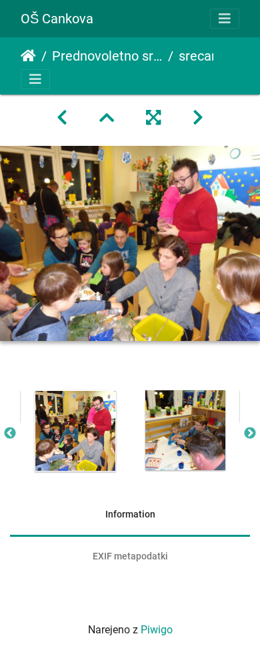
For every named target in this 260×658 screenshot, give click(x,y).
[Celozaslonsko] (153, 118)
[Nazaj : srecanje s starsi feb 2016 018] (62, 118)
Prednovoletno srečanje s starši (107, 56)
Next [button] (250, 433)
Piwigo (157, 629)
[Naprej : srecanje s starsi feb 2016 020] (198, 118)
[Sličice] (106, 118)
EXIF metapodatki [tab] (130, 556)
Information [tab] (130, 514)
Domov (28, 56)
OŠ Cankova (57, 19)
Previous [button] (10, 433)
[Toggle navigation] (224, 19)
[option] (75, 431)
